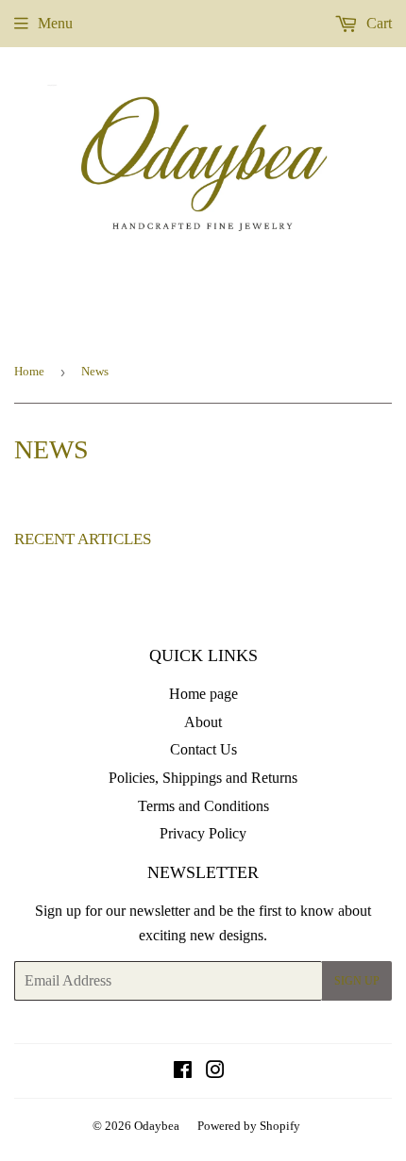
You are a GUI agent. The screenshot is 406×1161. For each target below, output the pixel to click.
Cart (377, 23)
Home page (203, 694)
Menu (55, 23)
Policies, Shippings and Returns (203, 778)
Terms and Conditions (203, 806)
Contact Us (203, 749)
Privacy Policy (203, 833)
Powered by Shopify (248, 1126)
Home (29, 371)
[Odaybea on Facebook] (183, 1072)
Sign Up (357, 980)
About (203, 722)
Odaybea (156, 1126)
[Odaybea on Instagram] (215, 1072)
